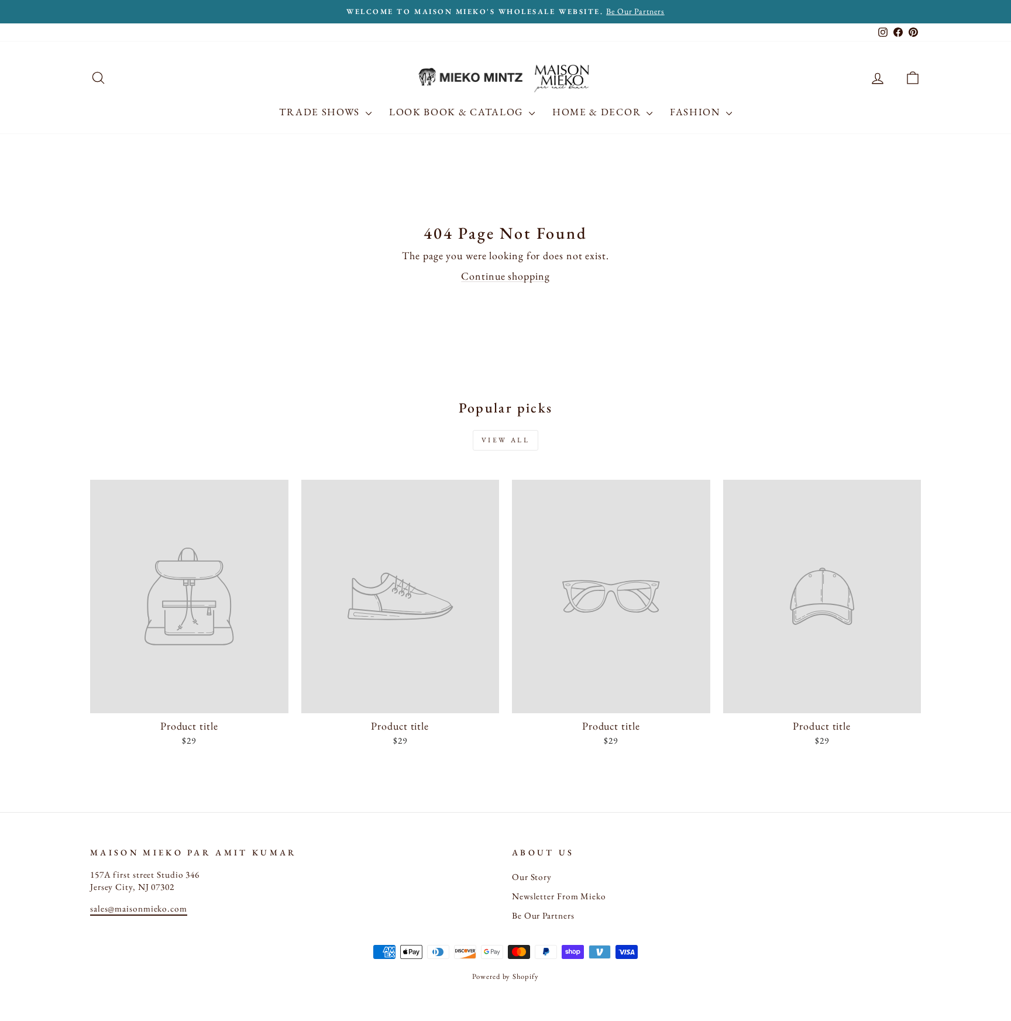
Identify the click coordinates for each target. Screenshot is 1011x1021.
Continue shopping (505, 276)
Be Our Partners (543, 916)
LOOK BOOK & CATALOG (457, 111)
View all (506, 440)
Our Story (532, 877)
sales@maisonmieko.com (138, 909)
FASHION (696, 111)
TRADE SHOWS (320, 111)
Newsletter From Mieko (559, 896)
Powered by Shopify (505, 976)
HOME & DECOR (598, 111)
